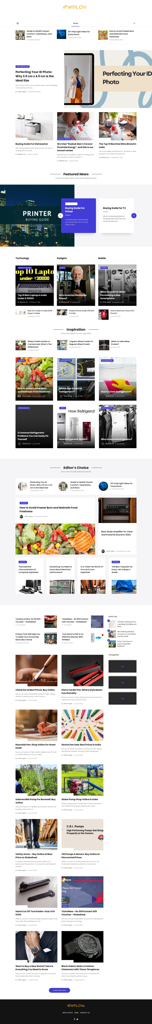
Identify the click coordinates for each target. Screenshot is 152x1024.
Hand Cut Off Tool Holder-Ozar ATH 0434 (35, 913)
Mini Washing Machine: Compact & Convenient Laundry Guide (126, 634)
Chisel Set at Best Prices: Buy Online (35, 689)
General (22, 360)
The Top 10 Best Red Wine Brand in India (117, 145)
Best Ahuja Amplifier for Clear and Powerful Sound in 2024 (117, 533)
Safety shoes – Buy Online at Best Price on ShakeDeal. (34, 856)
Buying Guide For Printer (75, 210)
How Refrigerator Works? (73, 439)
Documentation (22, 66)
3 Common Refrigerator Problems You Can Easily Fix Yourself (33, 436)
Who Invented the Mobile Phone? (73, 297)
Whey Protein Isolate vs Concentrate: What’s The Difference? (40, 344)
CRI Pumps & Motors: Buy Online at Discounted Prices (39, 211)
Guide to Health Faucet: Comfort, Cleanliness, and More (39, 34)
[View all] (122, 666)
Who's (62, 268)
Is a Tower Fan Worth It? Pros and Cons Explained (92, 569)
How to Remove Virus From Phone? (122, 312)
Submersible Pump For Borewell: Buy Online (36, 801)
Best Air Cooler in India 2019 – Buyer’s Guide (40, 312)
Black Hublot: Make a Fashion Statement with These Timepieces (80, 968)
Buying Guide (21, 139)
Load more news (59, 990)
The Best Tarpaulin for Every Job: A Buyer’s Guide (122, 569)
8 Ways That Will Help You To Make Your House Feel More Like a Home (28, 637)
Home (75, 23)
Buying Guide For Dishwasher (32, 143)
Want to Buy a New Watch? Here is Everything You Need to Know (34, 968)
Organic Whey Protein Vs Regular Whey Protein (81, 342)
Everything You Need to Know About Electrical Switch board (61, 569)
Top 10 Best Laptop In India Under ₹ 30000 (32, 297)
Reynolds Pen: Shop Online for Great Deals (36, 746)
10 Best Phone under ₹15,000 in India (81, 312)
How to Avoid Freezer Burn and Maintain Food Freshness (121, 34)
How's (62, 408)
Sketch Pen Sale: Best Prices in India (81, 744)
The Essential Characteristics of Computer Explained (28, 569)
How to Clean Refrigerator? (116, 391)
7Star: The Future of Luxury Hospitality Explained (124, 643)
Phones (104, 268)
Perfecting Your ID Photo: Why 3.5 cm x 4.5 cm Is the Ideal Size (35, 76)
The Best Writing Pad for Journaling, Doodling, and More (126, 624)
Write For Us (68, 1013)
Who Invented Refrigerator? (116, 439)
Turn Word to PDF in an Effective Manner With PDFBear (73, 637)
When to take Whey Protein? (120, 342)
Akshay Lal (22, 154)
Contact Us (85, 1013)
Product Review (64, 139)
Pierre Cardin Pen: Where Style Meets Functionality (82, 691)
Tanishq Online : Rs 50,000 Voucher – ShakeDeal (28, 620)
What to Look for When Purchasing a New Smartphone (113, 295)
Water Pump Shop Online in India (80, 799)
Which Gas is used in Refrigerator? (70, 390)
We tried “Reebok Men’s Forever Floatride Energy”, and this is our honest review (75, 147)
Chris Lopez (22, 92)
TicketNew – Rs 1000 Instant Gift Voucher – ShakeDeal (75, 620)
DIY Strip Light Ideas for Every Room (79, 33)
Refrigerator (65, 360)
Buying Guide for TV (114, 208)
